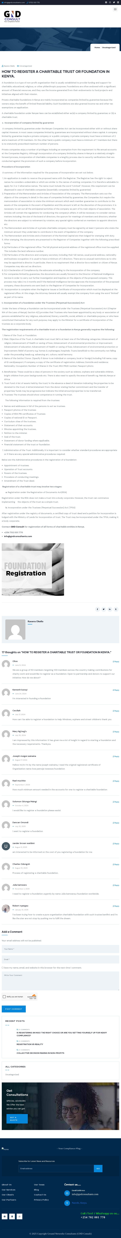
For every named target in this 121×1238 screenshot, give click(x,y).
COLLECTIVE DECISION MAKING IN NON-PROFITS (40, 1053)
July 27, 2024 (20, 714)
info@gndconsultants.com (85, 1194)
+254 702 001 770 (93, 1217)
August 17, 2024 (21, 760)
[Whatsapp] (19, 1216)
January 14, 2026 (21, 910)
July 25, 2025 (20, 826)
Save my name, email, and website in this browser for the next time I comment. (43, 967)
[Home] (5, 1149)
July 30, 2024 (20, 735)
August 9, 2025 (21, 847)
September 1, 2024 (22, 785)
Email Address (78, 1191)
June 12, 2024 (20, 665)
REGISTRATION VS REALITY (30, 1044)
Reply (117, 662)
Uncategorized (108, 47)
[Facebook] (4, 1216)
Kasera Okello (9, 66)
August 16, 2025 (21, 868)
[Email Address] (67, 1193)
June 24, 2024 (20, 694)
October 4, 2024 (21, 805)
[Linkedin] (12, 1216)
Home (97, 47)
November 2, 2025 (22, 889)
